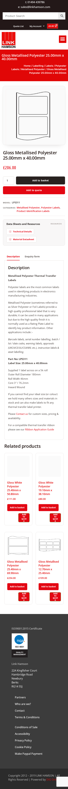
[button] (62, 39)
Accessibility (22, 734)
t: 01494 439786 (35, 2)
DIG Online (53, 779)
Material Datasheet (23, 239)
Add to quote (34, 190)
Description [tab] (13, 256)
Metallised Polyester (33, 69)
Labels (49, 65)
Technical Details (22, 231)
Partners (20, 697)
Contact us (22, 413)
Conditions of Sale (26, 727)
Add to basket (40, 180)
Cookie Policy (23, 747)
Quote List (18, 26)
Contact (20, 710)
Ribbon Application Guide (39, 429)
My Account (35, 26)
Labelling (38, 65)
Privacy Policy (23, 740)
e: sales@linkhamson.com (34, 7)
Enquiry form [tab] (32, 256)
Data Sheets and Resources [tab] (23, 224)
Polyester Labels (50, 207)
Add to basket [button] (17, 507)
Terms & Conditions (27, 717)
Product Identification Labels (33, 211)
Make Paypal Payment (28, 754)
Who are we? (23, 704)
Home (27, 65)
